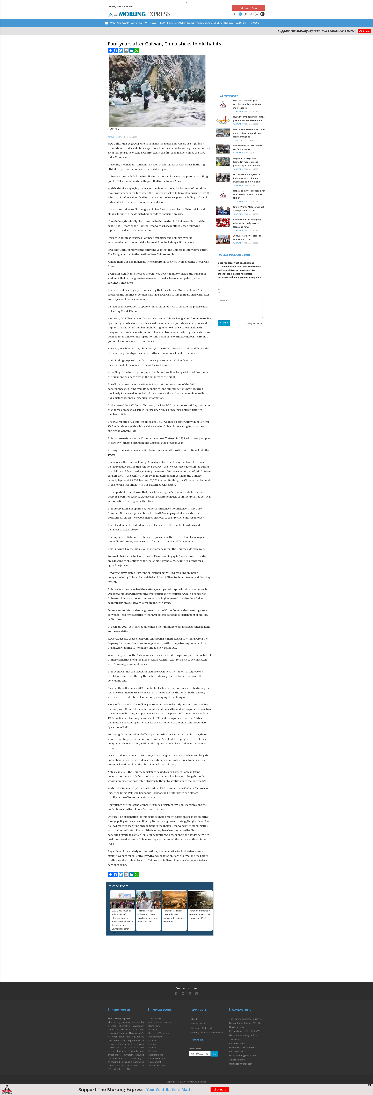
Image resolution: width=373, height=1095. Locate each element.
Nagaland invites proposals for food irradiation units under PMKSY (249, 194)
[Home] (139, 13)
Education (153, 1051)
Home (112, 23)
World (191, 23)
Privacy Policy (198, 1023)
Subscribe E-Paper (248, 8)
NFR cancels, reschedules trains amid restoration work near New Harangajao (249, 133)
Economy (153, 1043)
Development (155, 1036)
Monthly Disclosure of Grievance (207, 1032)
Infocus (254, 23)
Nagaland (123, 23)
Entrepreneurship (157, 1058)
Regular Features (235, 23)
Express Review (156, 1065)
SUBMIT (224, 323)
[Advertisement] (95, 525)
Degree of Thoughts (158, 1032)
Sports (218, 23)
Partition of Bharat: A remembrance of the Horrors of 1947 (199, 914)
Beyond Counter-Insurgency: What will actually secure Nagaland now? (247, 223)
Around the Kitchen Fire (160, 1022)
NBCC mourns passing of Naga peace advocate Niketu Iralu (249, 118)
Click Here (364, 31)
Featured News (115, 137)
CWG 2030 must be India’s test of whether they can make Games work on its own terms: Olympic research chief (122, 921)
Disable (152, 1040)
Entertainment (176, 23)
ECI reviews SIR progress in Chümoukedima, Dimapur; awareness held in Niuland (246, 178)
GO (214, 1053)
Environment (154, 1061)
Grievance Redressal (201, 1028)
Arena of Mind (155, 1018)
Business (152, 1029)
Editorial (136, 23)
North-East (151, 23)
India (162, 23)
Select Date (195, 1048)
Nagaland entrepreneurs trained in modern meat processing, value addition (246, 162)
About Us (195, 1019)
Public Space (204, 23)
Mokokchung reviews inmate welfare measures (247, 147)
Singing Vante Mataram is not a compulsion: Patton (248, 209)
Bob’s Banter (154, 1025)
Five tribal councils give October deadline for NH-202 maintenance (248, 104)
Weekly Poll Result (254, 323)
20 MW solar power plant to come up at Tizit (247, 237)
